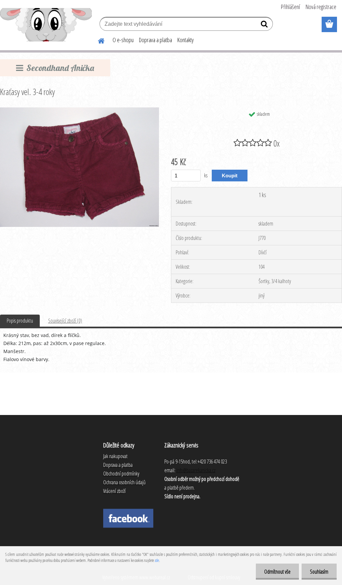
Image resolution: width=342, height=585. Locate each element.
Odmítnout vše (277, 571)
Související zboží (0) (65, 320)
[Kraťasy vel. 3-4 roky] (79, 110)
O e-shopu (123, 40)
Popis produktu (20, 320)
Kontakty (185, 40)
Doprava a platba (155, 40)
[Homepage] (97, 40)
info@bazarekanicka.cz (195, 470)
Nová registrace (321, 7)
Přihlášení (290, 7)
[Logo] (46, 24)
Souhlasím (319, 571)
